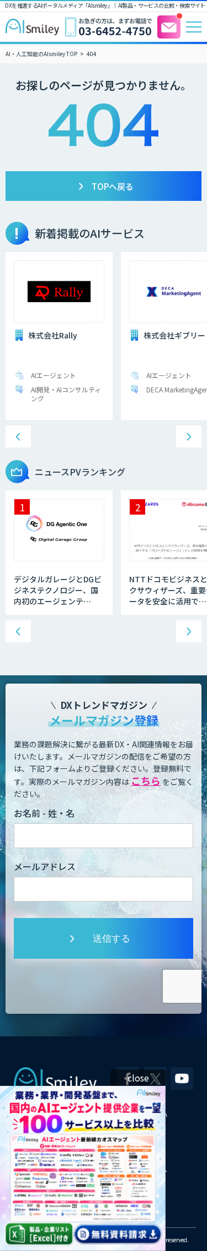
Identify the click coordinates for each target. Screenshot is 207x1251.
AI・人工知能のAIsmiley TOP (41, 54)
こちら (146, 780)
